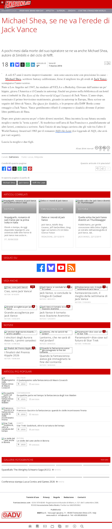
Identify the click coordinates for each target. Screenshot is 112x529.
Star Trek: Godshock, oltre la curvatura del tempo (40, 425)
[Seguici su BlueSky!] (51, 267)
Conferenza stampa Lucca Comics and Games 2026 (28, 481)
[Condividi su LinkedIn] (33, 64)
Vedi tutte (104, 460)
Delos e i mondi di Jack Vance (53, 218)
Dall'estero (14, 157)
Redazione (69, 497)
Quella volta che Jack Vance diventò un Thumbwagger (92, 218)
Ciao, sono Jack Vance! (18, 291)
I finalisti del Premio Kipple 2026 (17, 354)
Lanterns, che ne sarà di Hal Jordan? (55, 339)
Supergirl (61, 11)
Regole (56, 497)
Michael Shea (13, 79)
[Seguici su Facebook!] (40, 267)
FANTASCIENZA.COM (52, 209)
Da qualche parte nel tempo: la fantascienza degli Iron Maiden (46, 395)
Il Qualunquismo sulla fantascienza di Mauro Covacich (42, 380)
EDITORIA (9, 209)
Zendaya (72, 11)
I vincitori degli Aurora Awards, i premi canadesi (20, 339)
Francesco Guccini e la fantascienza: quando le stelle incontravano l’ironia (51, 410)
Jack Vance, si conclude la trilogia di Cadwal (55, 294)
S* (38, 65)
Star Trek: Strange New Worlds (92, 11)
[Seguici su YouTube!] (61, 267)
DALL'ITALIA (21, 377)
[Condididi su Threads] (22, 64)
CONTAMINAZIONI (23, 393)
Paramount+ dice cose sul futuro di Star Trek (91, 339)
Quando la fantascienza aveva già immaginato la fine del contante (55, 359)
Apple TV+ (50, 11)
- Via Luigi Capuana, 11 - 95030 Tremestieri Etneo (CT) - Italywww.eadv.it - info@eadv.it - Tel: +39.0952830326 (66, 514)
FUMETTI (20, 423)
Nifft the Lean (63, 131)
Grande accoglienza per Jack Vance (19, 314)
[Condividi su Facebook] (12, 64)
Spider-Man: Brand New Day (31, 11)
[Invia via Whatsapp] (27, 64)
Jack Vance (100, 79)
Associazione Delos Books (48, 505)
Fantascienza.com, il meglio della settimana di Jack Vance (91, 296)
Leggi (23, 384)
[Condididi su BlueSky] (17, 64)
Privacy (46, 497)
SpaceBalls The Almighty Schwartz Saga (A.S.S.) (26, 469)
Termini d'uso (32, 497)
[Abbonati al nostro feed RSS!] (71, 267)
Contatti (82, 497)
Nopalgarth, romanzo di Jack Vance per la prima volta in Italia (17, 220)
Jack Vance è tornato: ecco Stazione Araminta (55, 314)
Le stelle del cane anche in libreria (33, 440)
